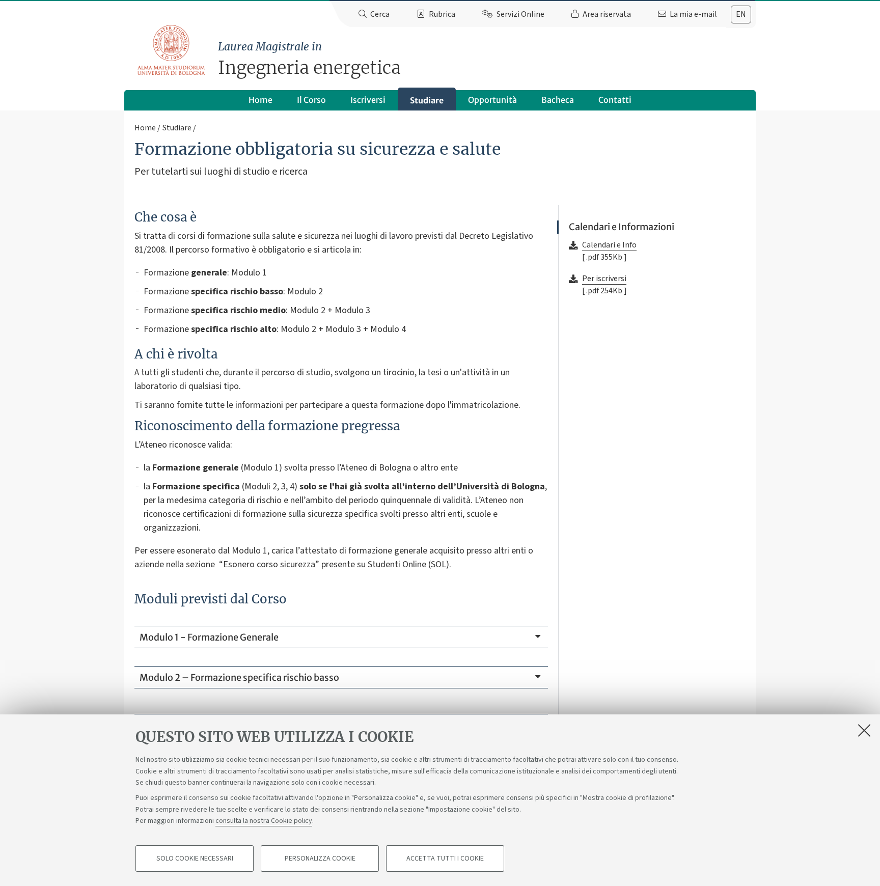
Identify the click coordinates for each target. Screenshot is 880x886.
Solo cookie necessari (194, 858)
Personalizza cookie (320, 858)
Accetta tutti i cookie (445, 858)
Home (260, 100)
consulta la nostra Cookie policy (263, 821)
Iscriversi (368, 100)
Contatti (614, 100)
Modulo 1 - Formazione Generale (209, 637)
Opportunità (492, 100)
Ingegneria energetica (309, 59)
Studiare (427, 100)
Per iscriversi (604, 278)
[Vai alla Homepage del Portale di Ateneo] (172, 50)
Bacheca (557, 100)
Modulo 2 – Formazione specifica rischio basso (239, 677)
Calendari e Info (609, 245)
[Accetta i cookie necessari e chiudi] (864, 730)
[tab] (741, 14)
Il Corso (311, 100)
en (741, 14)
